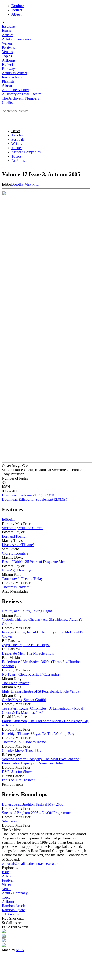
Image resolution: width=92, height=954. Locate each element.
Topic (6, 897)
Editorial (8, 519)
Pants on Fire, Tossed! (18, 780)
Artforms (8, 60)
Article (7, 876)
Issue (5, 872)
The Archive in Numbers (20, 98)
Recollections (12, 77)
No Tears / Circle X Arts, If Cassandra (30, 674)
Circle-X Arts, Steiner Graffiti (24, 700)
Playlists (8, 81)
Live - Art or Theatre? (18, 545)
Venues (7, 52)
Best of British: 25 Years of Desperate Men (34, 562)
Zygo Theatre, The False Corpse (26, 645)
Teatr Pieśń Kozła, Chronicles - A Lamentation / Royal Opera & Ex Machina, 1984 (42, 710)
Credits (7, 103)
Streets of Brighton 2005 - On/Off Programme (36, 813)
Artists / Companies (16, 39)
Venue (6, 889)
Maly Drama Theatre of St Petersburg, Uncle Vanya (40, 691)
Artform (8, 902)
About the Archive (15, 90)
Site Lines (9, 821)
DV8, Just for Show (17, 772)
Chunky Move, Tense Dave (22, 750)
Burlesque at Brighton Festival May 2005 (32, 804)
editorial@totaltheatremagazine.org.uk (30, 863)
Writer (6, 885)
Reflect (7, 64)
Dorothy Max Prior (25, 184)
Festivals (8, 48)
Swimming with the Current (22, 528)
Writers (7, 43)
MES (20, 950)
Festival (7, 880)
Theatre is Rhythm (15, 587)
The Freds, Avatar (15, 683)
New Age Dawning (16, 570)
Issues (6, 31)
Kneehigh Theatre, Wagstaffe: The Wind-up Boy (38, 734)
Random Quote (13, 910)
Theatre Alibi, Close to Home (24, 742)
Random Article (13, 906)
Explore (17, 6)
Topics (7, 56)
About (7, 86)
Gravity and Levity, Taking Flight (27, 611)
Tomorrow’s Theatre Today (22, 579)
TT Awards (10, 914)
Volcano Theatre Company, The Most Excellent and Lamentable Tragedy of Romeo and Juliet (40, 761)
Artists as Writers (14, 73)
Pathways (9, 69)
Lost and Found (13, 536)
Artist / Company (15, 893)
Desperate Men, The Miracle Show (28, 653)
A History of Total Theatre (21, 94)
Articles (7, 35)
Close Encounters (15, 553)
